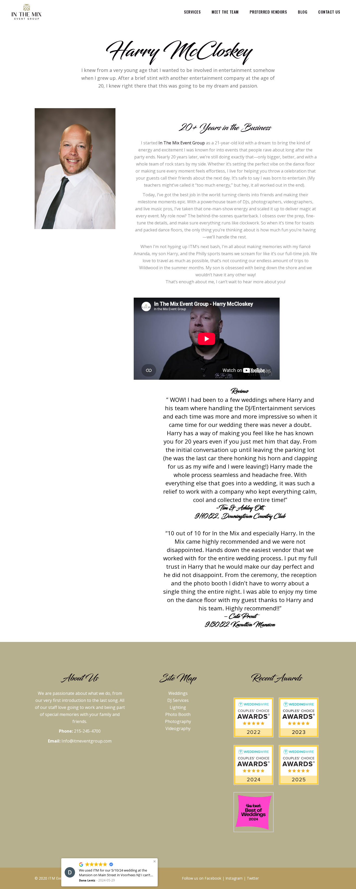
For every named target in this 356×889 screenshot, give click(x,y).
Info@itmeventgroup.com (87, 741)
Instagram (234, 878)
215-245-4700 (87, 731)
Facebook (213, 878)
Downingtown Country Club (253, 516)
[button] (154, 861)
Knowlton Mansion (253, 624)
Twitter (253, 878)
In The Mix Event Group (181, 143)
